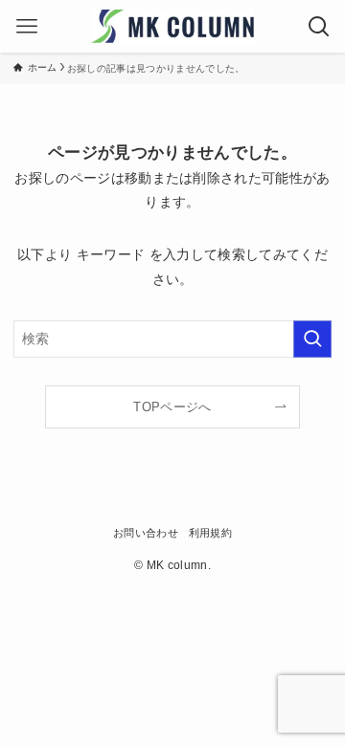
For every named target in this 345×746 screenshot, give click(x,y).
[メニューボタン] (26, 26)
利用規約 (210, 532)
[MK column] (172, 26)
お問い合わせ (145, 532)
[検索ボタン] (318, 26)
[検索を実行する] (312, 339)
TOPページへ (172, 407)
